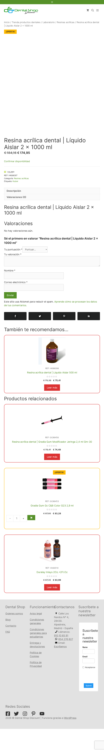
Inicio (7, 22)
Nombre (9, 270)
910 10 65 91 (61, 635)
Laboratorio (49, 22)
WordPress (70, 718)
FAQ (7, 631)
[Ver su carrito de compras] (87, 10)
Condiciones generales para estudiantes (38, 633)
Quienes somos (14, 613)
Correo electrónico (15, 282)
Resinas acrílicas (65, 22)
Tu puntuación (13, 249)
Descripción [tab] (14, 190)
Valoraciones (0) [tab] (16, 197)
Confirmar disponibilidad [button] (17, 161)
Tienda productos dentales (26, 22)
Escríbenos (60, 646)
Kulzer (15, 181)
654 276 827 (65, 639)
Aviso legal (36, 613)
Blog (8, 619)
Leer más (52, 387)
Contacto (10, 625)
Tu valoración (12, 254)
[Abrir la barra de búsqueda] (92, 10)
